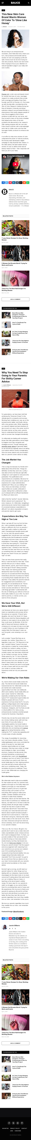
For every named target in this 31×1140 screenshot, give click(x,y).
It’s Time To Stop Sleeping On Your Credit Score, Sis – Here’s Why (20, 333)
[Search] (28, 3)
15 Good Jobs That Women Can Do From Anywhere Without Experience (20, 351)
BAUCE (5, 26)
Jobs (11, 1130)
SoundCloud (23, 756)
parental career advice (9, 446)
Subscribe (18, 1130)
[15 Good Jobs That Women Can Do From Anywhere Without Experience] (6, 352)
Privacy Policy (15, 1128)
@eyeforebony (18, 911)
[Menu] (3, 3)
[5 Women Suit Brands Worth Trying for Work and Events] (15, 253)
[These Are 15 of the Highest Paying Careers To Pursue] (6, 343)
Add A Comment (15, 299)
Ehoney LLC (5, 94)
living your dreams (15, 843)
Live (3, 10)
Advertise (5, 1128)
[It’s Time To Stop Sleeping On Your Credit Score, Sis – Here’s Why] (6, 334)
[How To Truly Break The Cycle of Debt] (6, 325)
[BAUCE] (15, 3)
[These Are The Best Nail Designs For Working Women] (15, 278)
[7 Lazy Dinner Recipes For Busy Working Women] (15, 228)
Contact (24, 1128)
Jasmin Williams (7, 385)
